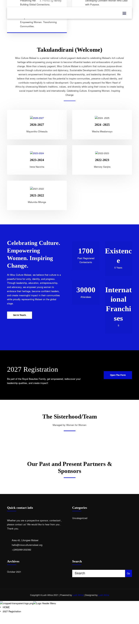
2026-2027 (37, 124)
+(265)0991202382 (21, 549)
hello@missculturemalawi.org (27, 545)
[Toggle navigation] (124, 13)
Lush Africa (77, 594)
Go (128, 573)
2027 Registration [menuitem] (12, 611)
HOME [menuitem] (6, 607)
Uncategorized (79, 518)
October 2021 (14, 571)
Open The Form (118, 375)
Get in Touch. (19, 315)
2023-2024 (37, 160)
